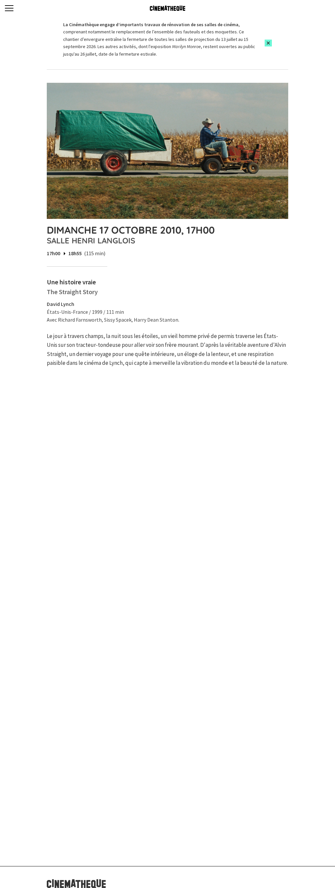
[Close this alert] (268, 43)
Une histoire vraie (71, 282)
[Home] (167, 8)
